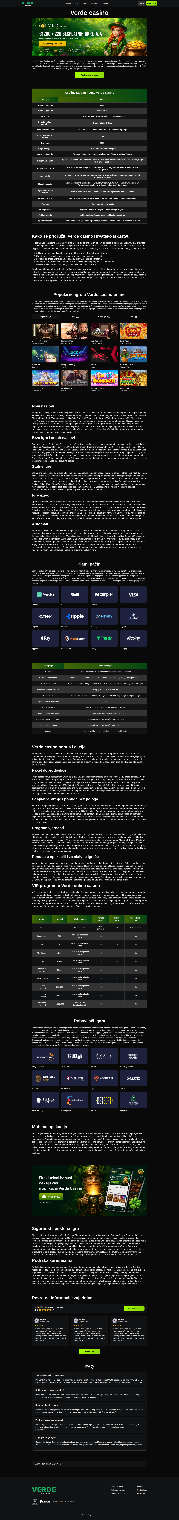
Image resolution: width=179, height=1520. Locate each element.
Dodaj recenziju (134, 1308)
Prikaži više (89, 1351)
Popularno (44, 317)
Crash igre (102, 317)
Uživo (73, 317)
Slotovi (131, 317)
